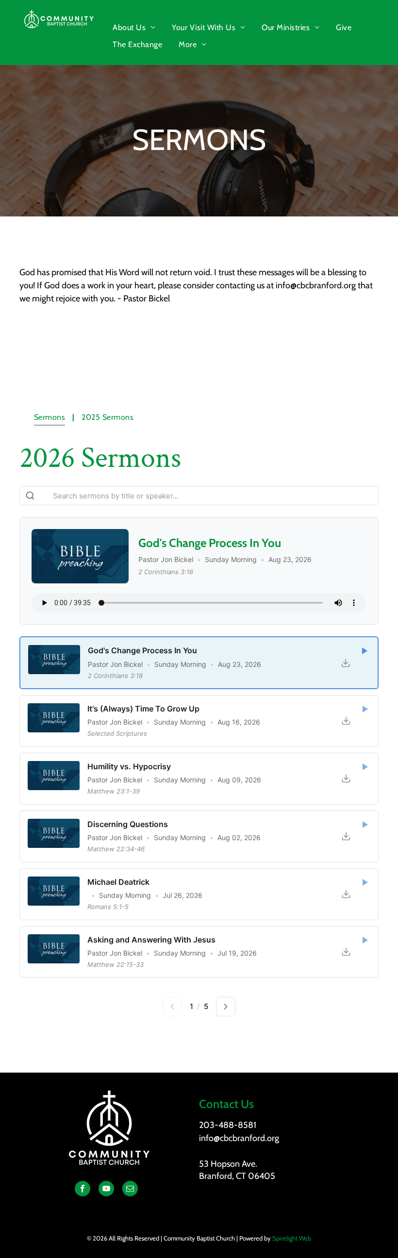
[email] (130, 1190)
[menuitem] (135, 27)
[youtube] (106, 1190)
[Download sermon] (345, 662)
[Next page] (225, 1006)
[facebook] (82, 1190)
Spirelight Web (291, 1238)
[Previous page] (172, 1006)
